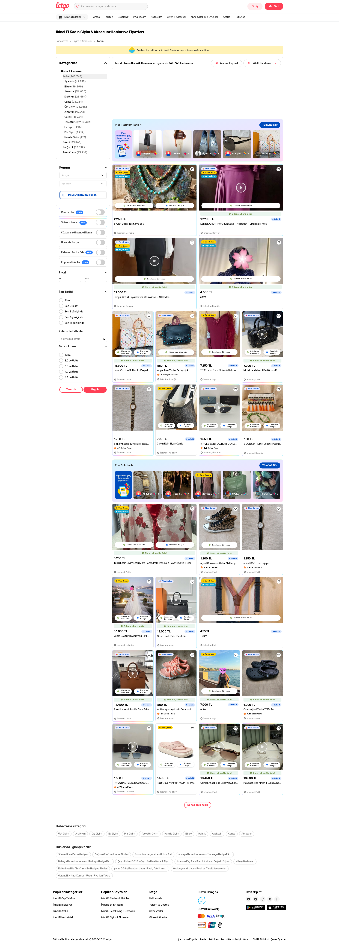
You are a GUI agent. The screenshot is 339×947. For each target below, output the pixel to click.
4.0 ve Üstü (71, 371)
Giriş (255, 6)
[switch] (100, 212)
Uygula (95, 389)
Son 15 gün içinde (74, 322)
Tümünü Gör (270, 124)
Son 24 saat (72, 305)
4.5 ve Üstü (71, 377)
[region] (197, 144)
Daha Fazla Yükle (197, 804)
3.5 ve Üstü (71, 366)
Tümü (68, 300)
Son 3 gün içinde (74, 311)
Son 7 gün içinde (74, 317)
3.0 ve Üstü (71, 360)
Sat (276, 6)
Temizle (71, 389)
